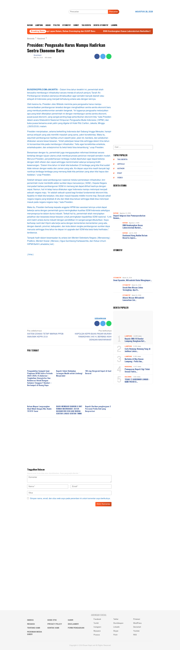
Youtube (136, 631)
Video (120, 177)
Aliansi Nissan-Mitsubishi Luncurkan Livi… (133, 298)
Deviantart (137, 627)
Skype (115, 631)
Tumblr (96, 623)
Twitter (115, 619)
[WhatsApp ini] (108, 56)
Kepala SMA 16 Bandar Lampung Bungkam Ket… (135, 339)
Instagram (97, 627)
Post (119, 173)
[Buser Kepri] (47, 12)
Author (120, 168)
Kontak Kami (53, 628)
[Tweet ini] (103, 56)
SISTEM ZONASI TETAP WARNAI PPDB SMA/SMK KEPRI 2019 (45, 334)
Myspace (97, 631)
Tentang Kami (33, 628)
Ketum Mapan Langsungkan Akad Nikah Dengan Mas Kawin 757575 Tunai (39, 408)
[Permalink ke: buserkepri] (29, 57)
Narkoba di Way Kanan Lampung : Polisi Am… (134, 360)
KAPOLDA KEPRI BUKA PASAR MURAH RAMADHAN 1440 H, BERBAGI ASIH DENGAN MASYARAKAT (93, 335)
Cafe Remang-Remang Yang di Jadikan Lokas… (137, 350)
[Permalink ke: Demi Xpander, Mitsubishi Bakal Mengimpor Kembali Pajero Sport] (133, 264)
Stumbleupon (118, 623)
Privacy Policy (54, 624)
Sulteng (128, 377)
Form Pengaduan (76, 628)
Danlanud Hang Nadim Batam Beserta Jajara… (135, 236)
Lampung (128, 336)
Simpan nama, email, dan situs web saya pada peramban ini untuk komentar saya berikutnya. (70, 498)
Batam (115, 213)
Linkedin (116, 627)
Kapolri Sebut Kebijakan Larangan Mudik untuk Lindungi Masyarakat (69, 373)
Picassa (97, 634)
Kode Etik (52, 620)
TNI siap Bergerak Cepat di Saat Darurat (98, 372)
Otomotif (117, 277)
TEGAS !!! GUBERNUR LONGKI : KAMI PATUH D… (137, 380)
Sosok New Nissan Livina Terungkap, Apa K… (133, 288)
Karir (70, 620)
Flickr (115, 634)
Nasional (128, 366)
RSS (135, 634)
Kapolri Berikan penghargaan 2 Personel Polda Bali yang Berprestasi (98, 408)
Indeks (30, 620)
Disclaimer (73, 624)
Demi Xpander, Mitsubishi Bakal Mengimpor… (132, 280)
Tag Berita (122, 159)
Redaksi (31, 624)
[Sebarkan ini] (97, 56)
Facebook (97, 619)
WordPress (137, 623)
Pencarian (113, 11)
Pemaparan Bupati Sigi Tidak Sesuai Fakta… (137, 370)
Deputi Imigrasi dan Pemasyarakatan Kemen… (129, 216)
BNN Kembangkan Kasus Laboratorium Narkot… (133, 226)
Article (121, 164)
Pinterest (136, 619)
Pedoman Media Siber (34, 633)
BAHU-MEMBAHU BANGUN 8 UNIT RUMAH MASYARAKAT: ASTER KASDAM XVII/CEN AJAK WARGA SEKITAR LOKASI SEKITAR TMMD (69, 410)
